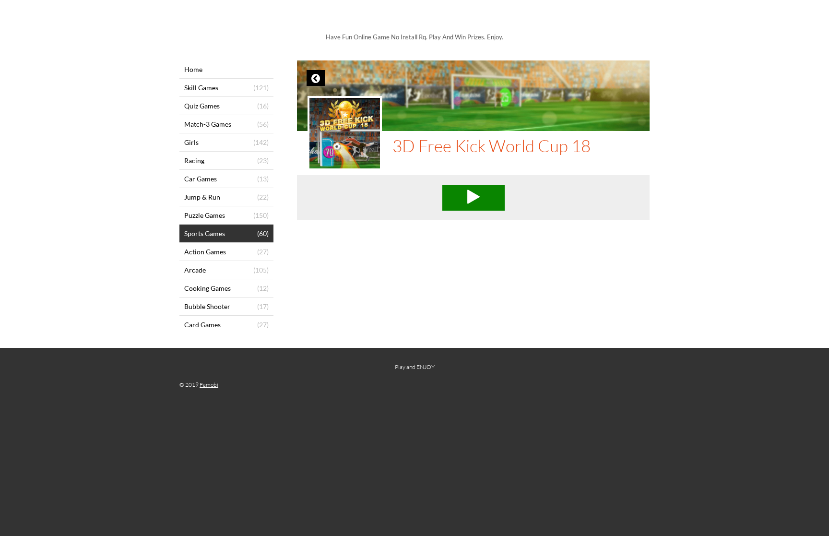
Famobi (209, 384)
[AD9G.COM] (414, 18)
